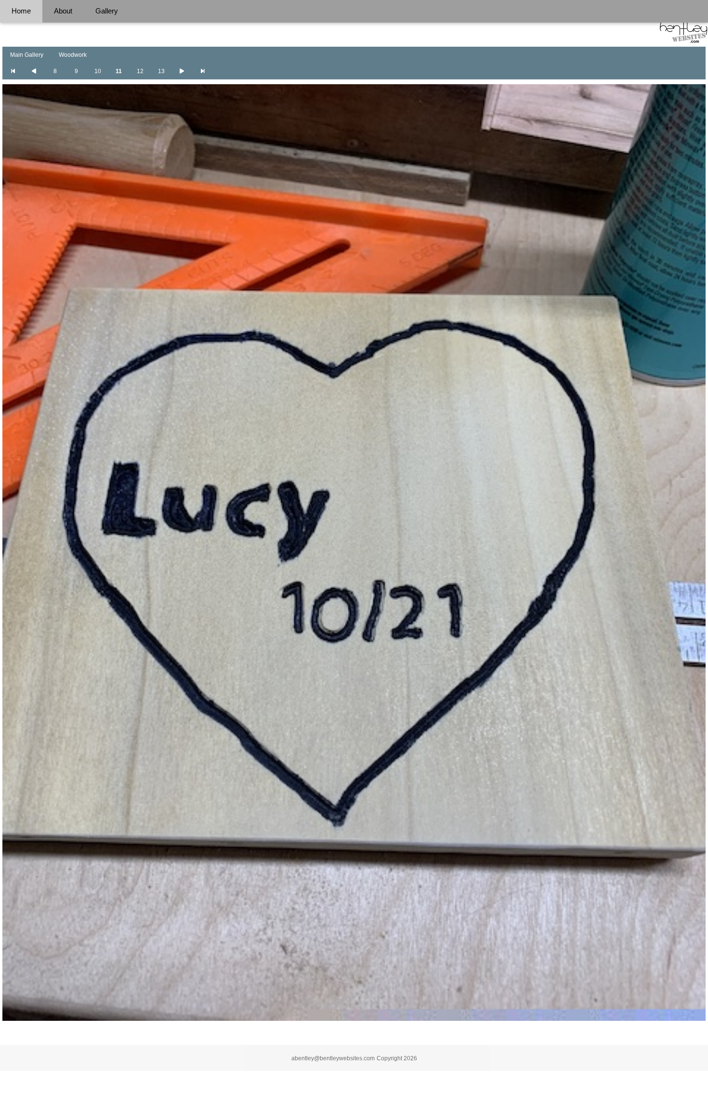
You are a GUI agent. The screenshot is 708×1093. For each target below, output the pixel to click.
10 (97, 71)
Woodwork (73, 54)
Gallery (106, 11)
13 (161, 71)
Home (21, 11)
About (63, 11)
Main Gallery (26, 54)
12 (140, 71)
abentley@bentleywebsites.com (333, 1058)
